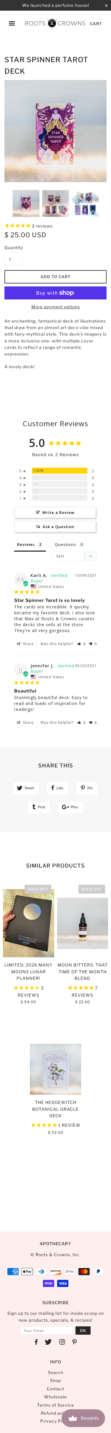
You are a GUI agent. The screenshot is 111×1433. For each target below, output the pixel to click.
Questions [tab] (65, 544)
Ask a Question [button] (58, 526)
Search (55, 1372)
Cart (96, 23)
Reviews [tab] (26, 544)
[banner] (55, 24)
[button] (81, 643)
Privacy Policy (55, 1421)
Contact (55, 1388)
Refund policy (55, 1413)
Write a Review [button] (58, 512)
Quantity (13, 247)
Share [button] (28, 643)
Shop (55, 1380)
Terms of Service (55, 1405)
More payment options (55, 306)
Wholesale (55, 1396)
